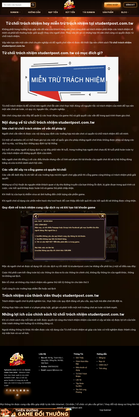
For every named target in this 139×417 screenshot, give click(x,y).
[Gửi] (33, 4)
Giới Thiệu (80, 358)
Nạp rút (102, 361)
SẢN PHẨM (108, 12)
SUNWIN (14, 12)
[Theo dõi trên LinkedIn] (24, 390)
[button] (69, 406)
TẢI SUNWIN (89, 12)
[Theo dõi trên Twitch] (17, 395)
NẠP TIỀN (53, 12)
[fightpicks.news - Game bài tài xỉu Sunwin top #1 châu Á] (69, 5)
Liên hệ (78, 380)
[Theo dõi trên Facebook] (6, 390)
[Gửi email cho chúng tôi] (13, 390)
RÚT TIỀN (70, 12)
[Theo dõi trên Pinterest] (20, 390)
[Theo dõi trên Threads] (10, 390)
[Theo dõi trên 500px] (27, 390)
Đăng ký (102, 358)
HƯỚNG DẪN (34, 12)
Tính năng (103, 368)
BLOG (124, 12)
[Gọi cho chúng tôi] (17, 390)
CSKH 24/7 (103, 365)
